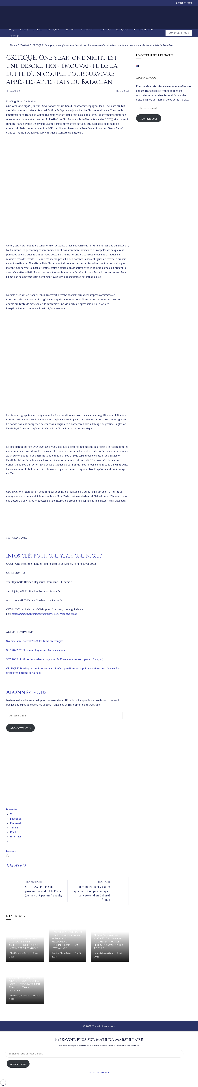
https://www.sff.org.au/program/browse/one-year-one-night (44, 613)
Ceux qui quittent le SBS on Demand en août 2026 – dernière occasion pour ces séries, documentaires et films (108, 940)
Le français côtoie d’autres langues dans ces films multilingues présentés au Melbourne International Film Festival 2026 (67, 938)
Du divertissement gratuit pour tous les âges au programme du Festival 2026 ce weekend (24, 984)
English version (184, 2)
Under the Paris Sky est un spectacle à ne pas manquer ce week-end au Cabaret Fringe (91, 891)
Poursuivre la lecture (99, 1072)
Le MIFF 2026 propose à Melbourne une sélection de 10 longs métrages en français (23, 943)
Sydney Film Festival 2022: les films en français (34, 641)
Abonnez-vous (148, 118)
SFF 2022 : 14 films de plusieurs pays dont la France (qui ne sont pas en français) (54, 659)
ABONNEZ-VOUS (20, 728)
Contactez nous (179, 33)
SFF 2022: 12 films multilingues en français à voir (35, 650)
